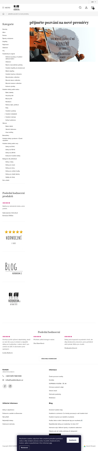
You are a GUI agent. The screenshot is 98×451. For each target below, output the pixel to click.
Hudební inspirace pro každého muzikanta (61, 417)
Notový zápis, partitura (12, 105)
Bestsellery (5, 135)
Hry (3, 51)
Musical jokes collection (13, 77)
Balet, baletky (9, 92)
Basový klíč (9, 99)
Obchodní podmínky (55, 394)
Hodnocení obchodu (8, 424)
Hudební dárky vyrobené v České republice (12, 139)
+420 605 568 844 (13, 376)
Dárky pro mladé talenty (13, 174)
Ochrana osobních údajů (56, 387)
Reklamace (52, 398)
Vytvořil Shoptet (91, 446)
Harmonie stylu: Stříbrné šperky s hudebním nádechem (65, 427)
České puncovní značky (56, 376)
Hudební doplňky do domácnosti (15, 68)
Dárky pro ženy (10, 168)
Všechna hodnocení (49, 359)
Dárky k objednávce (8, 410)
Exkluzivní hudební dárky (13, 156)
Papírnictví (5, 45)
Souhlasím (72, 440)
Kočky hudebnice (11, 120)
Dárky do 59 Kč (10, 146)
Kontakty (51, 380)
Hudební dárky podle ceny (10, 143)
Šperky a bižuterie (7, 38)
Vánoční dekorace (11, 129)
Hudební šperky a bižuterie (14, 74)
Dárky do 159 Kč (10, 150)
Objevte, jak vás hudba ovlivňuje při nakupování (63, 431)
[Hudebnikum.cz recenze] (13, 238)
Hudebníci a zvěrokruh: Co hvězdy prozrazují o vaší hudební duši (68, 413)
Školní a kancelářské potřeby (14, 65)
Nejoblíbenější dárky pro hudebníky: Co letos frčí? (63, 424)
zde (50, 443)
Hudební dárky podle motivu (10, 89)
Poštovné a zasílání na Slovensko (12, 413)
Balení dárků (9, 126)
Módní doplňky (10, 71)
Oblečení (5, 48)
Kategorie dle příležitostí (9, 159)
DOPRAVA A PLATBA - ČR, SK (57, 384)
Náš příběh (5, 417)
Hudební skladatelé (11, 114)
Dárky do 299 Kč (10, 153)
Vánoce (4, 123)
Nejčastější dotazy (7, 420)
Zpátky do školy (10, 177)
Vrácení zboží (53, 391)
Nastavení (24, 447)
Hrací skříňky (9, 132)
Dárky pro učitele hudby (13, 171)
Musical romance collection (14, 83)
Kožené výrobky (10, 86)
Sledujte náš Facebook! (4, 386)
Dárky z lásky (9, 162)
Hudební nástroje (11, 117)
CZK (92, 2)
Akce (3, 32)
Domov (4, 35)
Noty (7, 108)
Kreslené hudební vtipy (56, 410)
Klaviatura (8, 102)
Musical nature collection (13, 80)
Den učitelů (5, 180)
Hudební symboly (11, 111)
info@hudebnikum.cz (14, 380)
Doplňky (4, 41)
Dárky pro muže (10, 165)
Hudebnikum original (8, 54)
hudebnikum (10, 386)
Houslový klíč (9, 95)
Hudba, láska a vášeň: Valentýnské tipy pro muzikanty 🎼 (66, 420)
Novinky (4, 29)
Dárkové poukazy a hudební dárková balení (14, 58)
